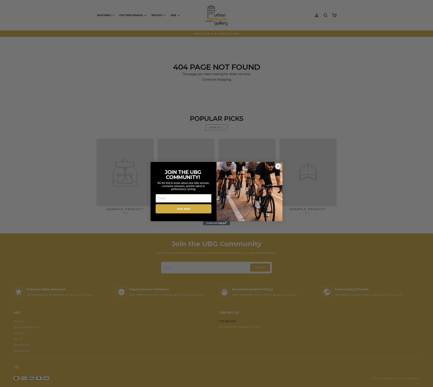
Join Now (183, 209)
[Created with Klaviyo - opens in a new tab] (216, 223)
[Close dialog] (278, 166)
